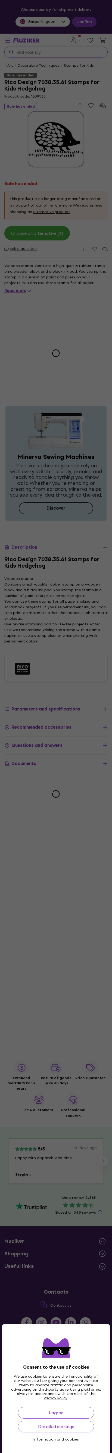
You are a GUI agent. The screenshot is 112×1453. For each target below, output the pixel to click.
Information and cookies (56, 1439)
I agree (56, 1412)
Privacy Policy (55, 1398)
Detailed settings (56, 1426)
